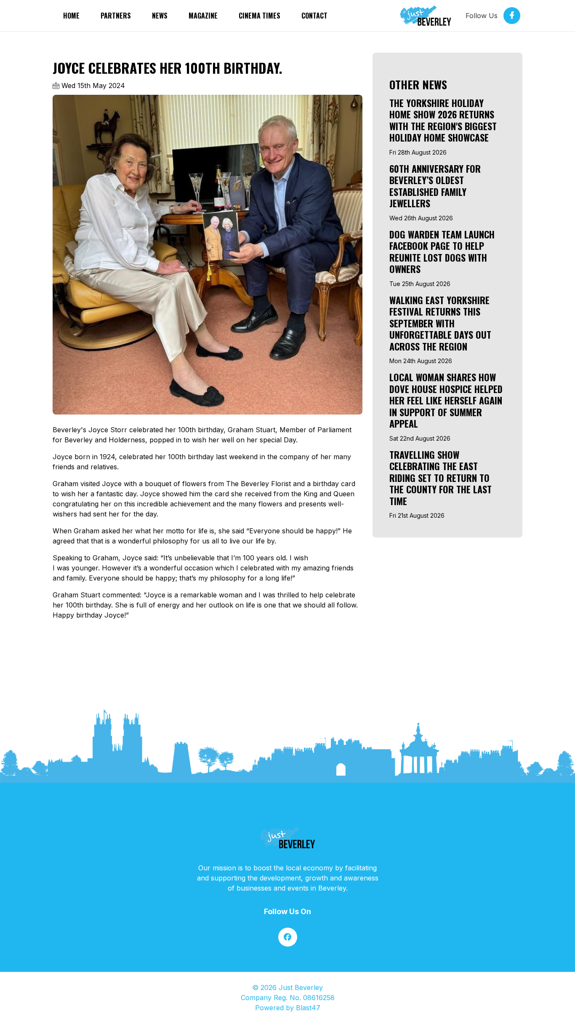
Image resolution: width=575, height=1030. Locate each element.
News (160, 16)
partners (116, 16)
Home (71, 16)
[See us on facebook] (287, 937)
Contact (314, 16)
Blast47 (308, 1007)
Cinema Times (259, 16)
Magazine (203, 16)
